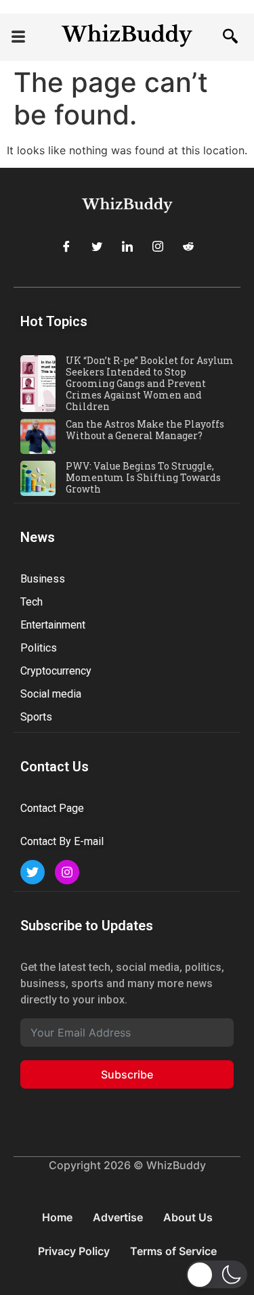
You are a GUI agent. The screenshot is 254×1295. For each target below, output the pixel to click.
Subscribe (127, 1074)
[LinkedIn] (127, 246)
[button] (18, 37)
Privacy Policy (74, 1251)
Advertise (118, 1217)
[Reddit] (188, 246)
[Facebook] (66, 246)
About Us (188, 1217)
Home (57, 1217)
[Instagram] (158, 246)
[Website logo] (127, 36)
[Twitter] (97, 246)
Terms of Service (173, 1251)
